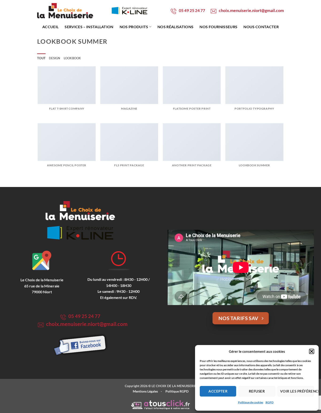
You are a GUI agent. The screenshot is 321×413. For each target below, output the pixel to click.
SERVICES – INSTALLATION (89, 26)
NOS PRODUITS (134, 26)
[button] (311, 351)
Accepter (217, 391)
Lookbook (72, 58)
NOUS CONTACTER (260, 26)
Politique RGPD (176, 391)
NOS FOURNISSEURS (218, 26)
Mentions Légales (145, 391)
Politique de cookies (250, 402)
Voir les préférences (297, 391)
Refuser (257, 391)
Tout (41, 58)
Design (54, 58)
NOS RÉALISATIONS (175, 26)
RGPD (270, 402)
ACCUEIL (50, 26)
